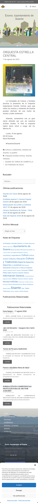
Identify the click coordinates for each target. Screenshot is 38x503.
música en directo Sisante (25, 279)
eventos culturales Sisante (9, 270)
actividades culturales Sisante (12, 243)
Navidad (6, 282)
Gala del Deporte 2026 (12, 216)
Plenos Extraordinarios (15, 284)
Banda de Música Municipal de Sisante (21, 249)
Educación (7, 268)
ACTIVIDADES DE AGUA (14, 165)
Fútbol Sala (7, 273)
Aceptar (19, 485)
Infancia (26, 273)
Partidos (27, 282)
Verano (12, 291)
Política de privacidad (24, 500)
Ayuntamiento (9, 417)
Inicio (6, 414)
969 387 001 (12, 1)
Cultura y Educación (17, 259)
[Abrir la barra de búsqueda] (26, 7)
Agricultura (10, 246)
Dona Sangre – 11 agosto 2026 (15, 311)
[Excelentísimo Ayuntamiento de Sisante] (3, 7)
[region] (19, 28)
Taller (22, 288)
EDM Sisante (25, 265)
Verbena (6, 159)
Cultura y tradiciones (13, 150)
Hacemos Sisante (17, 273)
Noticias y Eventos (11, 426)
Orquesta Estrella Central (15, 156)
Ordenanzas (21, 282)
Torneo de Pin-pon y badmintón (15, 349)
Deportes (30, 262)
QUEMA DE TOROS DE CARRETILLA (19, 162)
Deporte (21, 262)
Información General (13, 275)
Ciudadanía (8, 423)
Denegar (19, 490)
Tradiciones (6, 291)
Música (14, 279)
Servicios (7, 420)
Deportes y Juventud (12, 265)
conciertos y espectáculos (12, 255)
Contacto (7, 432)
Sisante (29, 156)
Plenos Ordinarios (28, 284)
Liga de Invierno (7, 279)
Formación (25, 270)
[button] (35, 465)
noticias (14, 281)
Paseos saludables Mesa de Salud (16, 368)
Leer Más (7, 322)
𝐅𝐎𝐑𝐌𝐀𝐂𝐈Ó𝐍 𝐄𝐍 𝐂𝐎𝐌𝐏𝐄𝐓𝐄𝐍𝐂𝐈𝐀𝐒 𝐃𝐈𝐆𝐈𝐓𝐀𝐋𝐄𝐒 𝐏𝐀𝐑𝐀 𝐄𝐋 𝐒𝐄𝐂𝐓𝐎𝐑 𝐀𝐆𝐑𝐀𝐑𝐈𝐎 (17, 388)
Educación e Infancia (18, 268)
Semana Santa (6, 288)
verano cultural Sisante (21, 291)
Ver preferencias (19, 496)
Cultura (24, 255)
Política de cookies (12, 500)
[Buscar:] (19, 181)
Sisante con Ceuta (10, 194)
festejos (19, 270)
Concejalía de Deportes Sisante (19, 252)
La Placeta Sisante (29, 276)
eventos (29, 268)
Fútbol (30, 270)
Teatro (27, 288)
